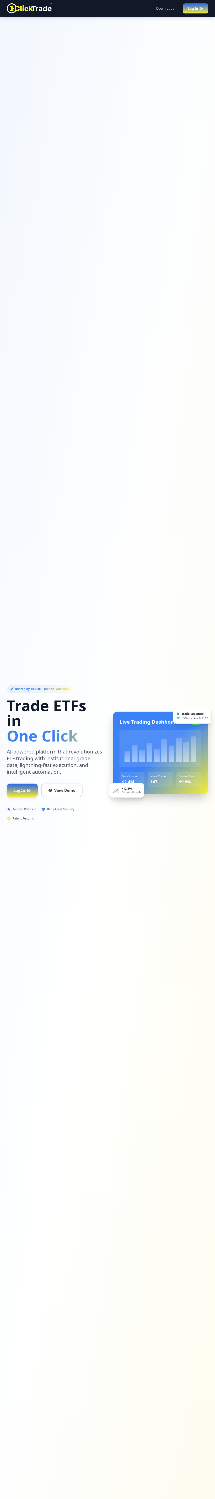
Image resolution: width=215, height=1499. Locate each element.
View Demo (64, 790)
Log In (19, 790)
